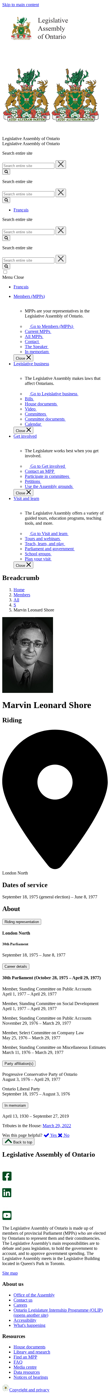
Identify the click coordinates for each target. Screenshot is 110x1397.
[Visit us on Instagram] (5, 1169)
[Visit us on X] (5, 1185)
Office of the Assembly (34, 1295)
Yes (53, 1135)
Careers (20, 1305)
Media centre (25, 1367)
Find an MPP (25, 1357)
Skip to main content (20, 4)
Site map (10, 1273)
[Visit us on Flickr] (5, 1208)
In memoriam (15, 1105)
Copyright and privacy (29, 1389)
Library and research (32, 1352)
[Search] (6, 172)
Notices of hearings (31, 1377)
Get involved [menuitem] (25, 436)
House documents (29, 1347)
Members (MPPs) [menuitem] (29, 296)
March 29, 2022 (57, 1125)
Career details (16, 966)
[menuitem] (51, 326)
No (66, 1135)
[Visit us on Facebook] (7, 1179)
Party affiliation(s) (19, 1064)
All (16, 599)
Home (19, 589)
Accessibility (25, 1320)
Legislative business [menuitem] (31, 363)
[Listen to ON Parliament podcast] (5, 1203)
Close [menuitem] (21, 358)
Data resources (27, 1372)
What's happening (29, 1325)
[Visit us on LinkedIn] (6, 1195)
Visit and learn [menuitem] (26, 498)
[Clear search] (61, 164)
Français (21, 209)
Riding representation (22, 922)
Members (22, 594)
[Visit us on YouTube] (7, 1218)
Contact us (23, 1300)
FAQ (18, 1362)
